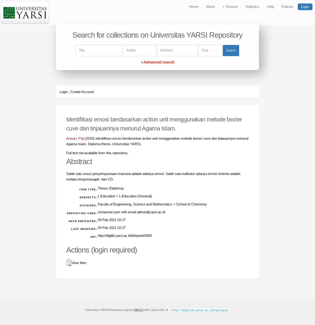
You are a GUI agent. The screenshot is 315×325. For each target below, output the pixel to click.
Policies (287, 7)
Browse (232, 7)
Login (305, 7)
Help (270, 7)
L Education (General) (135, 196)
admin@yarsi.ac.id (151, 212)
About (210, 7)
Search (231, 50)
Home (193, 7)
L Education (106, 196)
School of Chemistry (191, 204)
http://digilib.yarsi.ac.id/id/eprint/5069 (125, 236)
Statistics (252, 7)
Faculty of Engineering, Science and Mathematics (135, 204)
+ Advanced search (157, 62)
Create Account (82, 92)
